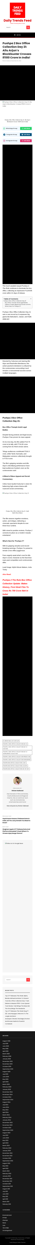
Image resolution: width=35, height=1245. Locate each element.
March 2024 (6, 1115)
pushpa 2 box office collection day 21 (15, 744)
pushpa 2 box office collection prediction (16, 756)
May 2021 (5, 1196)
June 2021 (5, 1194)
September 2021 (8, 1186)
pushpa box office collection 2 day (14, 762)
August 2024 (6, 1102)
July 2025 (5, 1074)
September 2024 (8, 1099)
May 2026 (5, 1048)
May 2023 (5, 1140)
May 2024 (5, 1110)
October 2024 (7, 1097)
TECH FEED (6, 1228)
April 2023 (5, 1143)
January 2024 (7, 1120)
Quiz (4, 1225)
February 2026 (7, 1056)
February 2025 (7, 1087)
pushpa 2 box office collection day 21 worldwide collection (15, 752)
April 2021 (5, 1199)
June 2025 (6, 1077)
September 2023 (8, 1130)
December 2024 (8, 1092)
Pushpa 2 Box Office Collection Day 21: (15, 301)
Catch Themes (21, 1242)
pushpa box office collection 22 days (15, 766)
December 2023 (7, 1122)
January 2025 (7, 1089)
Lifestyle (5, 1220)
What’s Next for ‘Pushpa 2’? (13, 306)
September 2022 (8, 1161)
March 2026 (6, 1054)
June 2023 (6, 1138)
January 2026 (7, 1059)
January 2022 (7, 1176)
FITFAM (5, 1218)
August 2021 (6, 1189)
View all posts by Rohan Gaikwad (17, 806)
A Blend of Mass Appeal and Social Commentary (18, 304)
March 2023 (6, 1145)
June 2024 (6, 1107)
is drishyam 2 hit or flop (11, 741)
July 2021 (5, 1191)
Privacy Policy (20, 1239)
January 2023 (7, 1150)
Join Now (26, 128)
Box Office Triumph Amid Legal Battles (16, 303)
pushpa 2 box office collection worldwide (16, 759)
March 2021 (6, 1201)
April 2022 (5, 1168)
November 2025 (7, 1064)
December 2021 (7, 1178)
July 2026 (5, 1043)
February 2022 (7, 1173)
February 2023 (7, 1148)
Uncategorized (7, 1230)
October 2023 (7, 1128)
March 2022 (6, 1171)
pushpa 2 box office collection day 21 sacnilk (15, 747)
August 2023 (6, 1133)
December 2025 (8, 1061)
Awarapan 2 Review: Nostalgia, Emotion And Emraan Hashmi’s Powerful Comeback (17, 1021)
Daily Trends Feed (17, 20)
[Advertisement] (17, 82)
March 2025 (6, 1084)
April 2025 (5, 1082)
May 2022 (5, 1166)
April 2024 (5, 1112)
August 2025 (6, 1071)
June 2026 (6, 1046)
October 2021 (7, 1184)
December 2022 (7, 1153)
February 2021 (7, 1204)
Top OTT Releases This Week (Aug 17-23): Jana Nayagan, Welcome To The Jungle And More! (17, 1013)
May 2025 (5, 1079)
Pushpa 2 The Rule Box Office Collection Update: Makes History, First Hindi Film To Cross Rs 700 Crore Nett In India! (17, 587)
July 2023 (5, 1135)
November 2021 (7, 1181)
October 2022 (7, 1158)
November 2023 (7, 1125)
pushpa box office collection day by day (16, 769)
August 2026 (6, 1041)
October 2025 (7, 1066)
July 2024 (5, 1105)
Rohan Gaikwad (7, 61)
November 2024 (7, 1094)
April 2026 (5, 1051)
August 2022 (6, 1163)
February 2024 (7, 1117)
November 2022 (7, 1156)
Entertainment (7, 1215)
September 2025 (8, 1069)
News (4, 1223)
